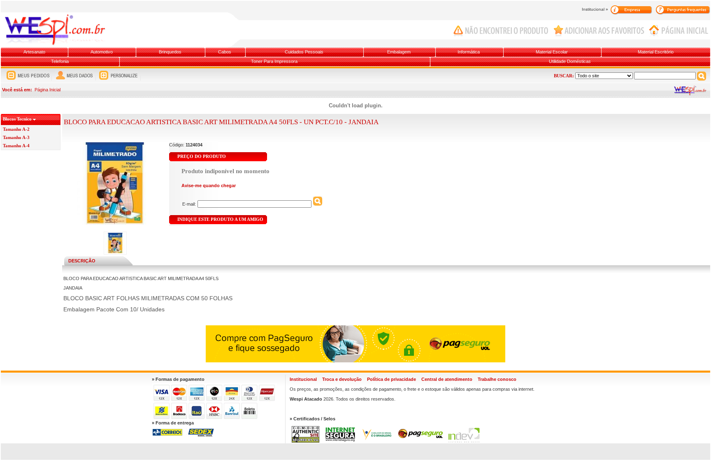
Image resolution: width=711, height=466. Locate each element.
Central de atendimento (446, 379)
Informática (469, 51)
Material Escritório (656, 51)
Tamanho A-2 (16, 129)
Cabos (224, 51)
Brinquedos (170, 51)
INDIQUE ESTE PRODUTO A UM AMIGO (220, 219)
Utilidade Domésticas (570, 61)
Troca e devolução (342, 379)
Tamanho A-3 (16, 137)
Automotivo (102, 51)
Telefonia (60, 61)
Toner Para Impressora (274, 61)
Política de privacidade (391, 379)
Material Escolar (552, 51)
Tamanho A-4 (16, 145)
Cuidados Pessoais (304, 51)
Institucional (303, 379)
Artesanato (34, 51)
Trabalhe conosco (497, 379)
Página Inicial (47, 89)
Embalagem (399, 51)
